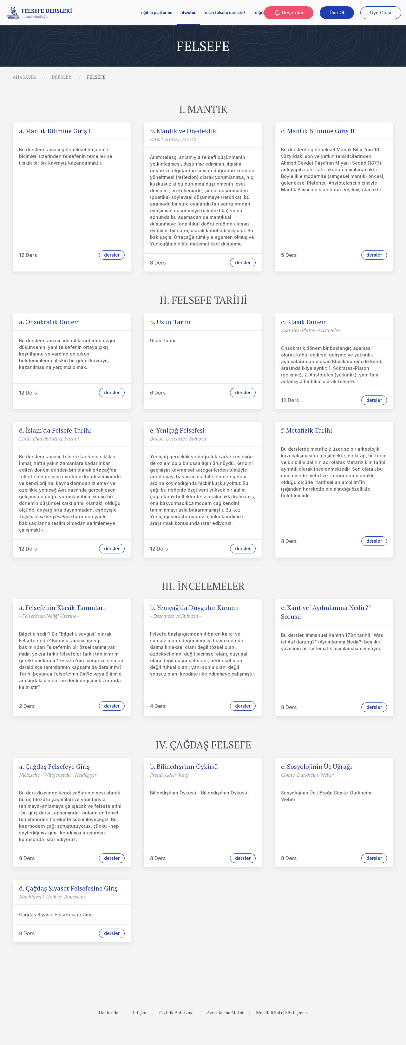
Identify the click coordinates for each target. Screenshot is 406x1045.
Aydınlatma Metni (225, 1012)
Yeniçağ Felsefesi (177, 430)
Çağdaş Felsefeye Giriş (54, 766)
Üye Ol (337, 12)
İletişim (138, 1012)
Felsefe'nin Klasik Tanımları (62, 607)
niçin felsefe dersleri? (225, 12)
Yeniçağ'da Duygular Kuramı (194, 607)
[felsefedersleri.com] (39, 12)
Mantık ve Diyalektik (183, 131)
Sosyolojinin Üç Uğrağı (316, 766)
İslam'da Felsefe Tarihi (55, 430)
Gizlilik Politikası (176, 1012)
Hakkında (108, 1012)
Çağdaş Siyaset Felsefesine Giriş (68, 888)
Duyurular (292, 12)
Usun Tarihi (170, 321)
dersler (188, 12)
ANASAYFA (24, 77)
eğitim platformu (156, 12)
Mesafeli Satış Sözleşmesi (282, 1012)
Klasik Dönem (304, 321)
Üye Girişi (380, 12)
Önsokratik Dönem (49, 321)
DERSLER (61, 77)
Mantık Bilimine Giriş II (318, 131)
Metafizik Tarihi (306, 430)
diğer (260, 12)
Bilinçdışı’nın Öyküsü (184, 766)
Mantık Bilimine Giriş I (55, 131)
